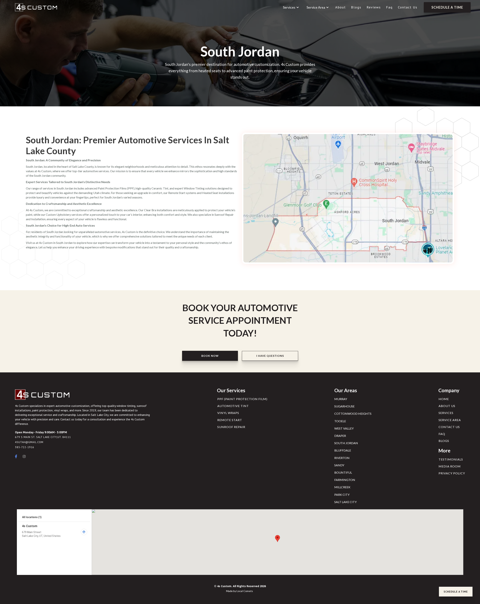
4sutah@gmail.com (29, 442)
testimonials (451, 459)
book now (210, 355)
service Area (450, 420)
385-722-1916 (24, 447)
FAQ (442, 434)
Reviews (374, 7)
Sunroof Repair (231, 427)
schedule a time (447, 7)
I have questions (270, 355)
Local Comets (245, 591)
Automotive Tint (233, 406)
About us (447, 406)
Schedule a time (456, 591)
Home (444, 399)
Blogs (356, 7)
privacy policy (452, 473)
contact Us (407, 7)
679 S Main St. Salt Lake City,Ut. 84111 (43, 437)
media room (450, 466)
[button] (291, 7)
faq (389, 7)
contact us (449, 427)
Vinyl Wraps (228, 413)
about (340, 7)
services (446, 413)
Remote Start (229, 420)
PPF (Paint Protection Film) (242, 399)
